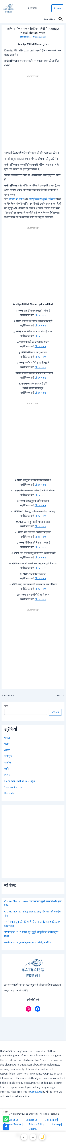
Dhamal (33, 1129)
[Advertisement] (33, 112)
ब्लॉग (6, 768)
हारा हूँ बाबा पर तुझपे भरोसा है (42, 199)
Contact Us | (32, 1120)
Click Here (40, 315)
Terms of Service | (13, 1124)
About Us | (13, 1120)
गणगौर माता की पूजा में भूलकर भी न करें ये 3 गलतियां (28, 942)
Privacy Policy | (37, 1124)
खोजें (6, 706)
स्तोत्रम (8, 756)
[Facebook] (37, 1009)
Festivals (9, 793)
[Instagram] (28, 1009)
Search (55, 712)
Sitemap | (56, 1124)
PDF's (7, 775)
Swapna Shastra (13, 787)
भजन (6, 744)
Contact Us (36, 1092)
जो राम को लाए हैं (16, 199)
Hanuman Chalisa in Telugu (19, 781)
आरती (7, 750)
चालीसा (8, 762)
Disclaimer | (51, 1120)
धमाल (7, 738)
